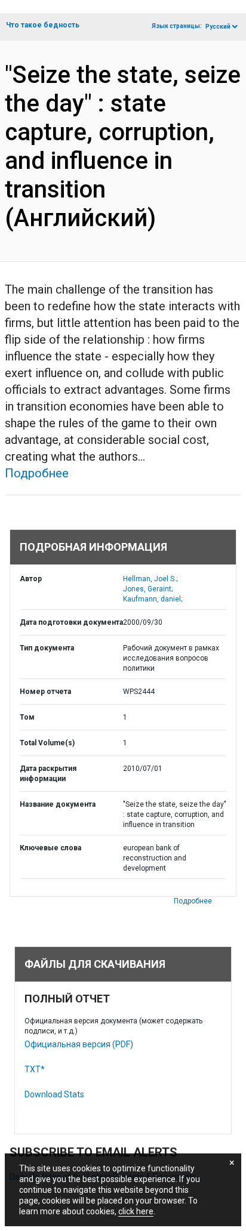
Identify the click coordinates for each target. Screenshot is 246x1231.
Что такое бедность (42, 25)
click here (135, 1211)
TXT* (34, 1069)
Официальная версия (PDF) (78, 1044)
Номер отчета (45, 691)
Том (27, 717)
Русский (217, 26)
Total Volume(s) (47, 743)
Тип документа (47, 648)
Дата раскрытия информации (48, 773)
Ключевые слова (50, 848)
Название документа (58, 804)
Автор (31, 579)
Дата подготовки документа (71, 622)
